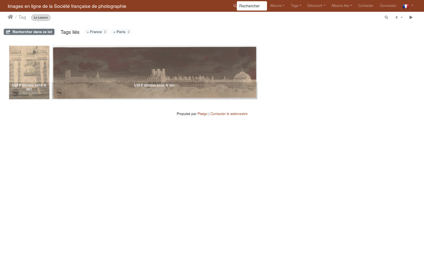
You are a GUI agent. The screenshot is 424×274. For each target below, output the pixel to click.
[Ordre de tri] (398, 17)
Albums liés (340, 5)
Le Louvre (41, 17)
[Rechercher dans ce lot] (387, 17)
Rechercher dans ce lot (32, 31)
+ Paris (121, 31)
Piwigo (203, 113)
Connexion (388, 5)
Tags (294, 5)
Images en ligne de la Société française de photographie (67, 5)
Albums (276, 5)
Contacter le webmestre (229, 113)
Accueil (10, 17)
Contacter (365, 5)
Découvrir (314, 5)
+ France (96, 31)
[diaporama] (411, 17)
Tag (22, 17)
